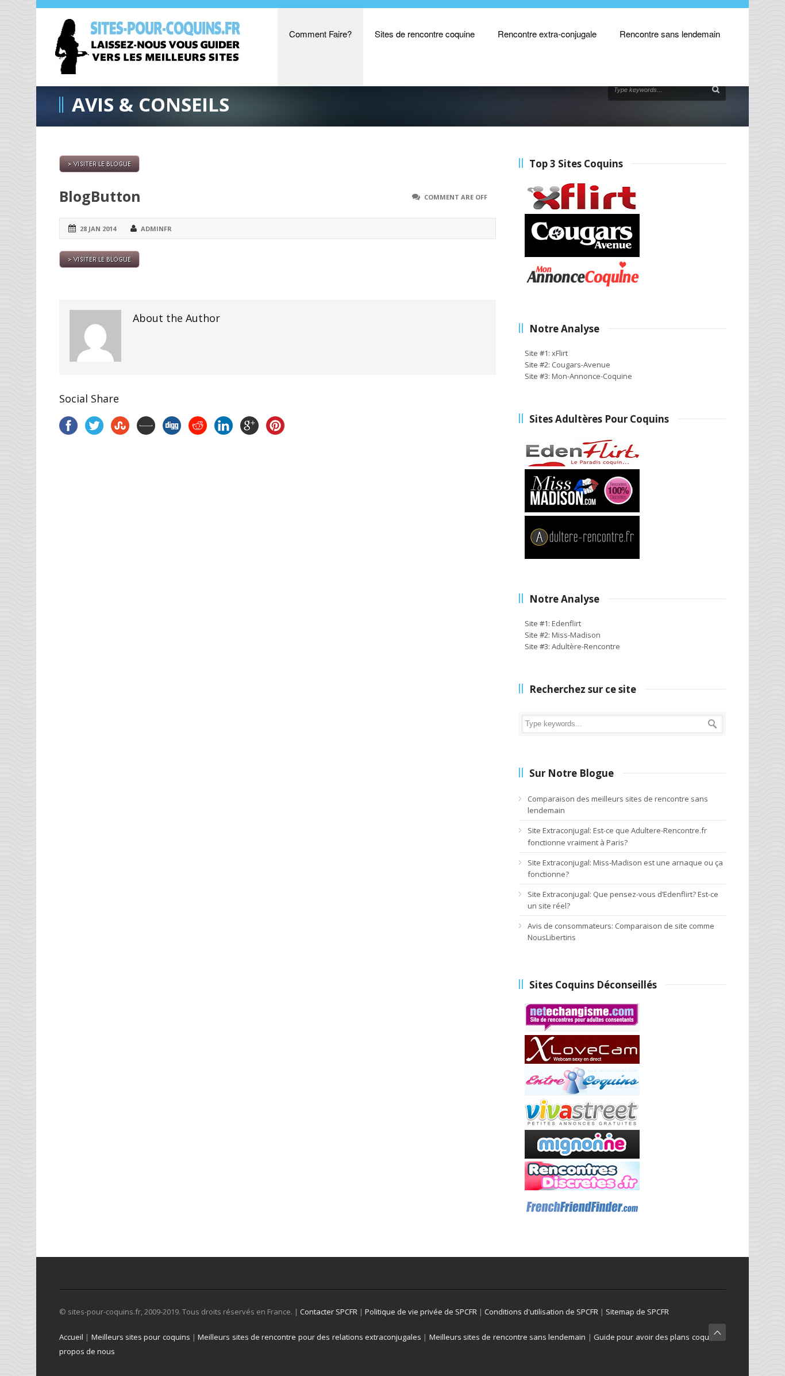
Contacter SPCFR (328, 1311)
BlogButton (100, 196)
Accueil (71, 1337)
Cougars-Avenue (581, 364)
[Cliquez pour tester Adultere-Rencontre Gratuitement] (582, 556)
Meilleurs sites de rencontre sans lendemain (507, 1337)
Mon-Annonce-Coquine (592, 376)
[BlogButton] (277, 164)
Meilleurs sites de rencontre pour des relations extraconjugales (309, 1337)
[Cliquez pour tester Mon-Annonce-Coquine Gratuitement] (582, 286)
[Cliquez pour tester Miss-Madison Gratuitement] (582, 509)
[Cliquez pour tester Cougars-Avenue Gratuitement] (582, 254)
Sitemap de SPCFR (637, 1311)
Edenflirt (566, 623)
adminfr (156, 228)
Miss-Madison (576, 635)
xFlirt (560, 353)
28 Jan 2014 (98, 228)
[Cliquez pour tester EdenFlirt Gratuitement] (582, 463)
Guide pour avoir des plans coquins (656, 1337)
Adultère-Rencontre (586, 646)
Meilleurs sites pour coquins (140, 1337)
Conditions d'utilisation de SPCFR (541, 1311)
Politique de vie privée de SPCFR (421, 1311)
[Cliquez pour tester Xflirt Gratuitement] (582, 208)
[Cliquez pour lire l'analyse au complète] (582, 1029)
